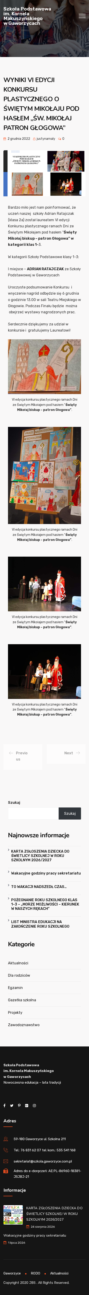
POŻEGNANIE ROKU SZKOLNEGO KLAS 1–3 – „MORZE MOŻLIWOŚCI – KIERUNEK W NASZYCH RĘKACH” (45, 904)
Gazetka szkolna (22, 1000)
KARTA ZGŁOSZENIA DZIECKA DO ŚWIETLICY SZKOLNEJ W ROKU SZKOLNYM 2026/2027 (40, 855)
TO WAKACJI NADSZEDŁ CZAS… (39, 887)
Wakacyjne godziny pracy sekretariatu (46, 873)
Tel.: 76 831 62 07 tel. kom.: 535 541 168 (45, 1150)
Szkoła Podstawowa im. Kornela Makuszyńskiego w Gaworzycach (27, 16)
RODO (35, 1273)
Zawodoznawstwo (23, 1025)
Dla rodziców (19, 975)
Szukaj (14, 802)
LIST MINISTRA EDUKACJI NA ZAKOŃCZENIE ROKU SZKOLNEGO (40, 924)
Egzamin (15, 988)
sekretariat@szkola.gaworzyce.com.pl (43, 1161)
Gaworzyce (12, 1273)
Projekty (15, 1012)
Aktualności (18, 963)
